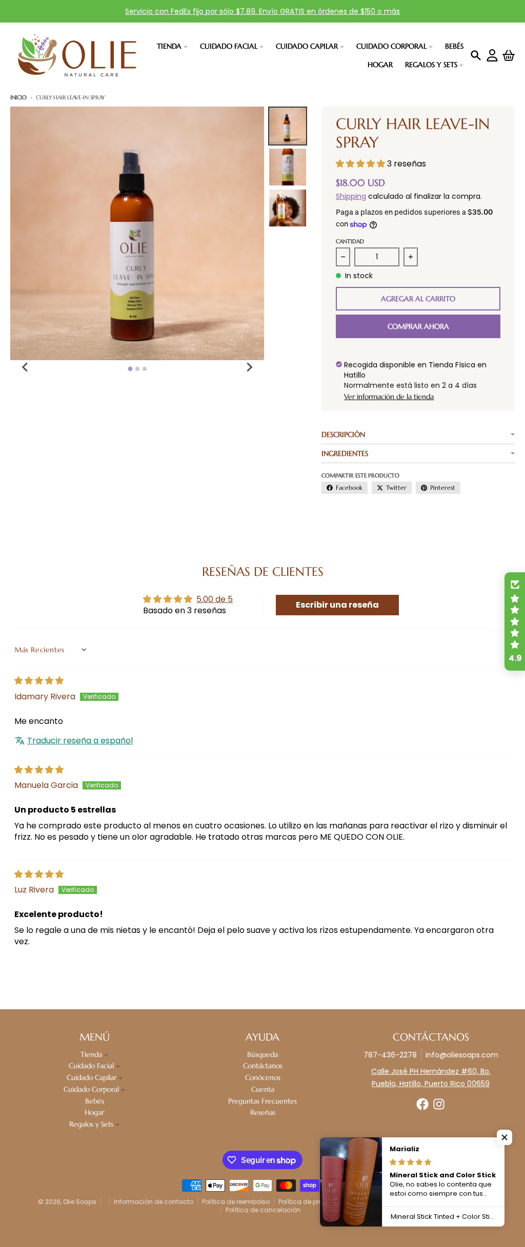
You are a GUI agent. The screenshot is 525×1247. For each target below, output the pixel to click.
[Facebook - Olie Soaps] (422, 1104)
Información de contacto (153, 1201)
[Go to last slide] (25, 367)
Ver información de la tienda (389, 396)
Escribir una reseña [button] (337, 605)
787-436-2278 (390, 1055)
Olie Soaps (79, 1201)
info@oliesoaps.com (462, 1055)
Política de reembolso (236, 1201)
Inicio (18, 97)
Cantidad (350, 241)
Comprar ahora (418, 326)
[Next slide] (248, 367)
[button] (361, 164)
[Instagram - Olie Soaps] (439, 1104)
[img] (39, 681)
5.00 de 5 (214, 599)
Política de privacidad (313, 1201)
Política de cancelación (263, 1210)
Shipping (351, 196)
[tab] (130, 369)
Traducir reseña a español (80, 740)
